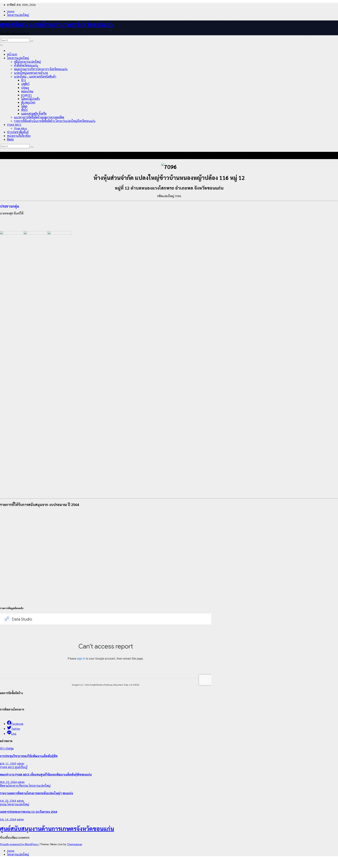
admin (20, 763)
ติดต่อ (10, 139)
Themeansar (74, 844)
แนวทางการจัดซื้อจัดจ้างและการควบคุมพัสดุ (39, 117)
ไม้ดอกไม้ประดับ (30, 99)
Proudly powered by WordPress (19, 844)
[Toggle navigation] (1, 45)
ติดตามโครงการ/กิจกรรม (14, 785)
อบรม (3, 804)
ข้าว (23, 80)
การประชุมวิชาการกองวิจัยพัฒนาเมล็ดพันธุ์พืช (29, 756)
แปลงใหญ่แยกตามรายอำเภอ (31, 73)
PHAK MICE (14, 124)
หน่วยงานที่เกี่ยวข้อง (18, 136)
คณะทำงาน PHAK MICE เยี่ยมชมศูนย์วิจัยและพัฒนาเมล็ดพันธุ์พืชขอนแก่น (46, 774)
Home (10, 11)
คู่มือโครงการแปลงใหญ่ (27, 61)
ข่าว (2, 748)
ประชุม (9, 748)
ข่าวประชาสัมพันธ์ (18, 132)
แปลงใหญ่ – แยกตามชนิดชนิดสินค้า (35, 76)
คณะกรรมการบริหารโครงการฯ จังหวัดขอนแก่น (41, 69)
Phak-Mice (20, 128)
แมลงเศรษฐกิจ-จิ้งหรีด (33, 113)
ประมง (25, 87)
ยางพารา (26, 95)
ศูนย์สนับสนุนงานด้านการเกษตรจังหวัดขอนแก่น (57, 24)
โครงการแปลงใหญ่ (18, 15)
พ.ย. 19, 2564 (8, 782)
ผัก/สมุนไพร (28, 102)
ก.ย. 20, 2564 (8, 800)
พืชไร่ (24, 110)
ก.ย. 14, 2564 (8, 819)
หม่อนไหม (27, 91)
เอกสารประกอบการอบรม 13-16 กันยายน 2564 (28, 812)
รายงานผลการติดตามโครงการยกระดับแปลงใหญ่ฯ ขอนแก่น (36, 793)
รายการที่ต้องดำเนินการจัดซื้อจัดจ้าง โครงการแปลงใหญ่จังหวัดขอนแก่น (54, 121)
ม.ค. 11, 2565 (8, 763)
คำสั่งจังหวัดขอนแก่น (26, 65)
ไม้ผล (24, 106)
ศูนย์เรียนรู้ (21, 767)
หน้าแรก (12, 54)
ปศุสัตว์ (25, 84)
